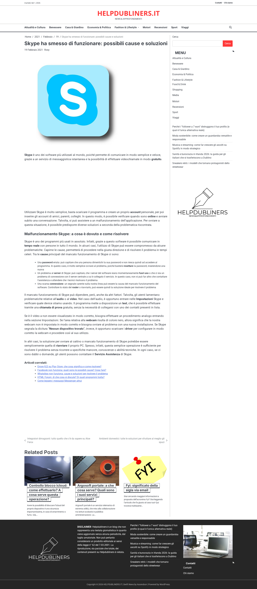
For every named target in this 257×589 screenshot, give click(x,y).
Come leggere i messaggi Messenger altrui (59, 380)
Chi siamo (228, 3)
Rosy (47, 49)
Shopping (177, 89)
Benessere (55, 27)
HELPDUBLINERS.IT (128, 13)
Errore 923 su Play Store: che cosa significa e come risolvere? (69, 366)
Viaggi (185, 27)
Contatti (218, 3)
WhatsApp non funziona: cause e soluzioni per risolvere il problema (72, 373)
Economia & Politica (99, 27)
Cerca (175, 36)
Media (175, 95)
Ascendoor (142, 584)
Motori (147, 27)
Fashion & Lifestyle (126, 27)
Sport (174, 27)
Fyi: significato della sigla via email (142, 488)
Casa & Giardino (74, 27)
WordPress (165, 584)
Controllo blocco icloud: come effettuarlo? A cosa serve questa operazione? (48, 492)
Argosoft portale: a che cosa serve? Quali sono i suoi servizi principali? (95, 492)
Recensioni (160, 27)
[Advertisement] (95, 186)
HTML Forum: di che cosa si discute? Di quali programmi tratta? (71, 377)
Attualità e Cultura (34, 27)
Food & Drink (179, 84)
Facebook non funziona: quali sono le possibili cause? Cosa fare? (71, 370)
